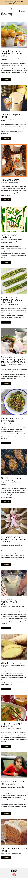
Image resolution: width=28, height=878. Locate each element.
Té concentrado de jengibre (11, 666)
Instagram (15, 870)
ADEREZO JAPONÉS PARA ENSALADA (12, 725)
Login (10, 3)
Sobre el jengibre (16, 241)
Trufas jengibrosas (11, 179)
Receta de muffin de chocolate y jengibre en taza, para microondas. (13, 359)
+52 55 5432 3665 (19, 1)
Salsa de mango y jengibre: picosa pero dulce (12, 53)
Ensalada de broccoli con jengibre (12, 419)
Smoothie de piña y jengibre (11, 115)
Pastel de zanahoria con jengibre (14, 849)
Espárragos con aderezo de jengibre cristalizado (12, 300)
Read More (6, 79)
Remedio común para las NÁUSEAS (12, 782)
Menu (23, 11)
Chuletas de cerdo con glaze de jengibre (13, 479)
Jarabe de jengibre (16, 58)
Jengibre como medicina (9, 236)
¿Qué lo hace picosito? (13, 663)
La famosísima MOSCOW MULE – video (11, 602)
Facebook (12, 870)
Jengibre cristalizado (16, 119)
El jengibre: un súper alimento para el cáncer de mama (13, 539)
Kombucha (9, 241)
